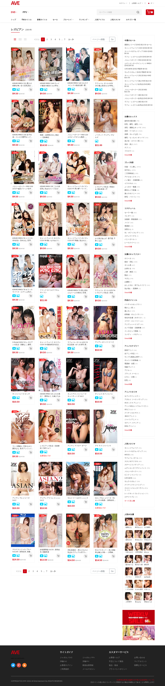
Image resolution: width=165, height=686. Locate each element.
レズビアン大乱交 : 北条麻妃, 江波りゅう (50, 447)
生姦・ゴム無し (133, 167)
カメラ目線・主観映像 (135, 328)
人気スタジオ (115, 20)
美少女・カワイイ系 (134, 141)
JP (151, 3)
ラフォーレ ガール (133, 458)
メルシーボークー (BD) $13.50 (136, 95)
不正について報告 (116, 661)
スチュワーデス (131, 236)
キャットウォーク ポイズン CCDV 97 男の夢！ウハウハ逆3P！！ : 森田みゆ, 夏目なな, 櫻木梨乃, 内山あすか (78, 187)
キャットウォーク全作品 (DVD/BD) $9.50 (138, 85)
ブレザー (129, 216)
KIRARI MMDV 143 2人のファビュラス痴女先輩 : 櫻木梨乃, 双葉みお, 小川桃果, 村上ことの (78, 84)
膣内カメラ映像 (132, 190)
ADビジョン (130, 409)
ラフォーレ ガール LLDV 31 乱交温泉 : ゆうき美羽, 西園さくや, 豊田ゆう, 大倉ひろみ (78, 343)
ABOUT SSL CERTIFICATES (17, 658)
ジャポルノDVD (66, 657)
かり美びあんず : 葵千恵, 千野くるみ (105, 239)
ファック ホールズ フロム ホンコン (49, 291)
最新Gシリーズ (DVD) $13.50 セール (138, 45)
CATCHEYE (130, 478)
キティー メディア (133, 423)
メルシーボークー (133, 471)
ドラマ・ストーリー (134, 321)
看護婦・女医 (131, 363)
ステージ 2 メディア (134, 465)
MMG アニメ (130, 426)
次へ (70, 39)
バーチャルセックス (133, 304)
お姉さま (130, 268)
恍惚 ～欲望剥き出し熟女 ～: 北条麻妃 (49, 136)
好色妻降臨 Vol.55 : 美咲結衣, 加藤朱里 (50, 551)
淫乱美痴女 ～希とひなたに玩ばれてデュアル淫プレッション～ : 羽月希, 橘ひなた (78, 551)
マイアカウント (140, 661)
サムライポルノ (132, 481)
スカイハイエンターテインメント (136, 489)
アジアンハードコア (134, 324)
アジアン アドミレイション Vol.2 (50, 499)
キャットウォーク (133, 448)
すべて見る (129, 501)
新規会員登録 (87, 665)
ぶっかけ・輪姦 (132, 187)
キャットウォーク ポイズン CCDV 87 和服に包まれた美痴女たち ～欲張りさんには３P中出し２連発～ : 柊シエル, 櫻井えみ (78, 239)
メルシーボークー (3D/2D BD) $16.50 (136, 91)
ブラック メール (132, 373)
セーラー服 (131, 212)
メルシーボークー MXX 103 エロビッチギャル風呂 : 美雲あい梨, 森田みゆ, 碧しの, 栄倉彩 (78, 136)
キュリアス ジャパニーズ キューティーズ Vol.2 (77, 395)
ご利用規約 (64, 669)
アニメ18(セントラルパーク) (136, 406)
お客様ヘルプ (136, 3)
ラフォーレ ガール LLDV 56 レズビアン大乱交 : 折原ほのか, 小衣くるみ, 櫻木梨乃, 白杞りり (105, 291)
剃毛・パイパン (132, 197)
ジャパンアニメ (131, 419)
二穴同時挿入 (131, 173)
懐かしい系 (130, 308)
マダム (129, 278)
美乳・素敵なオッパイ (135, 127)
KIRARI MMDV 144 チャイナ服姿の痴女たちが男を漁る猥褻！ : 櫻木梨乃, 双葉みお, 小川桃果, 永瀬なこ (50, 84)
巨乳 (128, 380)
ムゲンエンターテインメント (137, 468)
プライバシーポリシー (118, 669)
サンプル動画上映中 (134, 357)
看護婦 (129, 226)
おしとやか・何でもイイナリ (137, 285)
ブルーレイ (67, 20)
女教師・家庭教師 (133, 219)
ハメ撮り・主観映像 (134, 180)
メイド (129, 223)
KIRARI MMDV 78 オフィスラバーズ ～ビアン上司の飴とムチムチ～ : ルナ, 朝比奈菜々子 (22, 290)
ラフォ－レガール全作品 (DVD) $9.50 (138, 105)
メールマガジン (88, 669)
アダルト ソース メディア (136, 399)
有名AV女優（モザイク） (135, 318)
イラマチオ (131, 183)
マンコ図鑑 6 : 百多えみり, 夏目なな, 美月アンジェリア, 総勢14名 (22, 447)
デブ (128, 147)
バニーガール (131, 239)
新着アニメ (131, 350)
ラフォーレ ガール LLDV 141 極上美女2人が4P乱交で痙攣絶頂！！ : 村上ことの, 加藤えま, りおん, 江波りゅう (105, 84)
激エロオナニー (132, 193)
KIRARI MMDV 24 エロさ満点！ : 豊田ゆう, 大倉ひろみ (50, 395)
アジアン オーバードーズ (104, 342)
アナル (128, 370)
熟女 (128, 275)
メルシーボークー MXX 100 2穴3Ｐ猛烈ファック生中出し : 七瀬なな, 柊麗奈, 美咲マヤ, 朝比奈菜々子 (22, 187)
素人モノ (130, 311)
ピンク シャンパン (133, 475)
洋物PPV (85, 661)
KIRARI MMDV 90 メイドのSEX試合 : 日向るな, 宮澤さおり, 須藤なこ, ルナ (22, 239)
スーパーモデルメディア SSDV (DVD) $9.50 (138, 52)
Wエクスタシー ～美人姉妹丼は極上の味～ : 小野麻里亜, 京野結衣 (105, 551)
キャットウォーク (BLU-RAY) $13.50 (138, 81)
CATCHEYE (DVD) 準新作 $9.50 (136, 69)
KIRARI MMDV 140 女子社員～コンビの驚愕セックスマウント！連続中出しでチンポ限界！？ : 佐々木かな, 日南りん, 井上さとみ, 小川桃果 (22, 136)
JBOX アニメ (130, 416)
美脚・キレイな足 (133, 134)
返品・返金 (113, 665)
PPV (25, 12)
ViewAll (127, 155)
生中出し (130, 170)
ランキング (83, 20)
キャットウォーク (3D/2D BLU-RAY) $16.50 (138, 76)
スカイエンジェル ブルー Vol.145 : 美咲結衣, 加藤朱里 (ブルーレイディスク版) (22, 550)
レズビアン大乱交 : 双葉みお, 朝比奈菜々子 (105, 188)
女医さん (129, 229)
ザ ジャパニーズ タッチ (21, 394)
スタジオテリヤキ (133, 461)
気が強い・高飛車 (133, 288)
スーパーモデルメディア (136, 451)
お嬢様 (128, 282)
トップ (13, 20)
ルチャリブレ (131, 497)
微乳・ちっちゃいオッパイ (136, 137)
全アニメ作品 (131, 353)
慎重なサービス (140, 665)
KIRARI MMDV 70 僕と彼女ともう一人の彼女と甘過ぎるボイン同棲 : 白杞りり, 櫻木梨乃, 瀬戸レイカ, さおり (78, 291)
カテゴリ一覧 (131, 20)
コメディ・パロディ (133, 334)
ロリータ (130, 258)
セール (55, 20)
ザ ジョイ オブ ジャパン (104, 394)
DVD (13, 12)
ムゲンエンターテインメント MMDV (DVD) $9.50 (138, 64)
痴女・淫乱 (131, 262)
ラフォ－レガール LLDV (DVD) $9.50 (138, 57)
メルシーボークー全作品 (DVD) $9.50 (138, 98)
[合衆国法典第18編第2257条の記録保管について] (135, 680)
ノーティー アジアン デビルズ (104, 136)
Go (112, 39)
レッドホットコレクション (136, 493)
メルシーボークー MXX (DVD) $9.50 (138, 60)
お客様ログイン (66, 665)
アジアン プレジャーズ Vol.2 (21, 499)
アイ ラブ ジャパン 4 (103, 446)
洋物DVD (63, 661)
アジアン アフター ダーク (77, 446)
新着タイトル (42, 20)
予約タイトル (27, 20)
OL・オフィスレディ (134, 233)
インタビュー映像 (133, 331)
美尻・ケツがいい (133, 131)
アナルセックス (132, 177)
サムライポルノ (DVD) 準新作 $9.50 (138, 72)
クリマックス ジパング (135, 485)
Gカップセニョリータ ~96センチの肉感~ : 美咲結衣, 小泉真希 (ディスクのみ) (105, 499)
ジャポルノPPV (88, 657)
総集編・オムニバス (134, 314)
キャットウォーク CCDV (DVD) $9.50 (138, 48)
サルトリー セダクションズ (78, 498)
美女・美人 (131, 144)
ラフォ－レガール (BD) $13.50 (136, 102)
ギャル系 (130, 265)
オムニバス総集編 (133, 360)
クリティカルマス (132, 413)
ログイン (122, 3)
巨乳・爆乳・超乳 (133, 124)
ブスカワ (129, 151)
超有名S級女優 (132, 121)
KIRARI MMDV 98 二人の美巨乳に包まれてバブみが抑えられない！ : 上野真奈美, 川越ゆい (50, 187)
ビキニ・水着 (131, 377)
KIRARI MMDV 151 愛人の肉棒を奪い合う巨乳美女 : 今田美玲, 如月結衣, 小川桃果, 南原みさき (22, 84)
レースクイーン (132, 243)
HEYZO (129, 455)
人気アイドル (100, 20)
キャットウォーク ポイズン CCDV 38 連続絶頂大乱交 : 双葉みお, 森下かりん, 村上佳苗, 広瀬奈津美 (50, 343)
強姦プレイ (130, 367)
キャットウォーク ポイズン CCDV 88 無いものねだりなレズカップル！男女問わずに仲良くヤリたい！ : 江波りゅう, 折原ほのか (50, 239)
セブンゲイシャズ (132, 396)
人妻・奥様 (131, 272)
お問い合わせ (139, 657)
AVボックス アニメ (133, 403)
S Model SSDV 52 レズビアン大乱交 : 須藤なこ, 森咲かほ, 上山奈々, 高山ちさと (22, 343)
